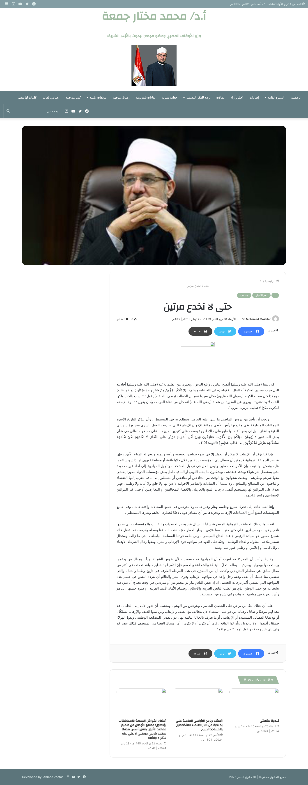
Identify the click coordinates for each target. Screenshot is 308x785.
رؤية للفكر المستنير (198, 97)
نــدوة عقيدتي (269, 721)
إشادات (254, 97)
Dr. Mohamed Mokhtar (256, 319)
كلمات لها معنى (27, 97)
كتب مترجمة (73, 97)
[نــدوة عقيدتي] (254, 702)
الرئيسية (296, 97)
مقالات (220, 97)
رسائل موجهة (121, 97)
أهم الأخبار (261, 295)
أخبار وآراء (237, 97)
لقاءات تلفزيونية (146, 97)
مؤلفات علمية (98, 97)
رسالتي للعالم (51, 97)
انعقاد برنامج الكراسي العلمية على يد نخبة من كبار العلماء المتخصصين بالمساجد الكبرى (199, 725)
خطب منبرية (169, 97)
